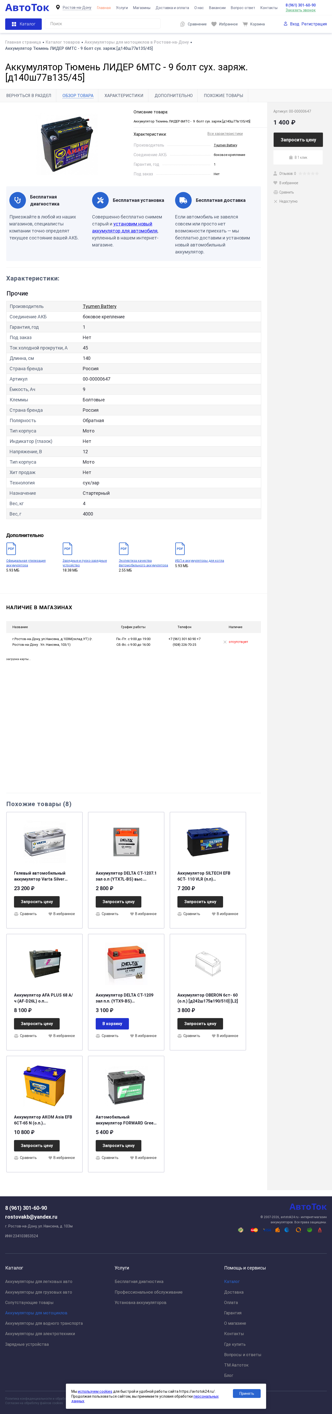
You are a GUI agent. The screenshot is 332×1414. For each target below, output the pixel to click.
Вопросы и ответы (242, 1354)
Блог (228, 1375)
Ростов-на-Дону (77, 7)
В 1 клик (301, 157)
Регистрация (314, 24)
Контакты (269, 8)
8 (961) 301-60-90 (301, 5)
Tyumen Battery (225, 145)
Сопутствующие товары (29, 1302)
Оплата (231, 1302)
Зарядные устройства (27, 1344)
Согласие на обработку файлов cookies (34, 1403)
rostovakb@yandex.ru (31, 1217)
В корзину (112, 1023)
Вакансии (217, 8)
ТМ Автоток (236, 1365)
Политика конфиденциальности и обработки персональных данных (55, 1399)
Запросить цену (37, 901)
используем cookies (95, 1391)
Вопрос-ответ (243, 8)
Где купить (235, 1344)
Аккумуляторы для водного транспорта (44, 1323)
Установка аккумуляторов (141, 1302)
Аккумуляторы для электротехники (40, 1333)
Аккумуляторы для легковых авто (38, 1281)
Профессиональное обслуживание (149, 1292)
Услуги (122, 8)
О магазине (235, 1323)
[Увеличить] (66, 144)
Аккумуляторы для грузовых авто (38, 1292)
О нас (199, 8)
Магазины (141, 8)
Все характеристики (225, 134)
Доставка (234, 1292)
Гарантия (232, 1312)
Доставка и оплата (172, 8)
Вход (294, 24)
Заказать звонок (301, 10)
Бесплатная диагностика (139, 1281)
